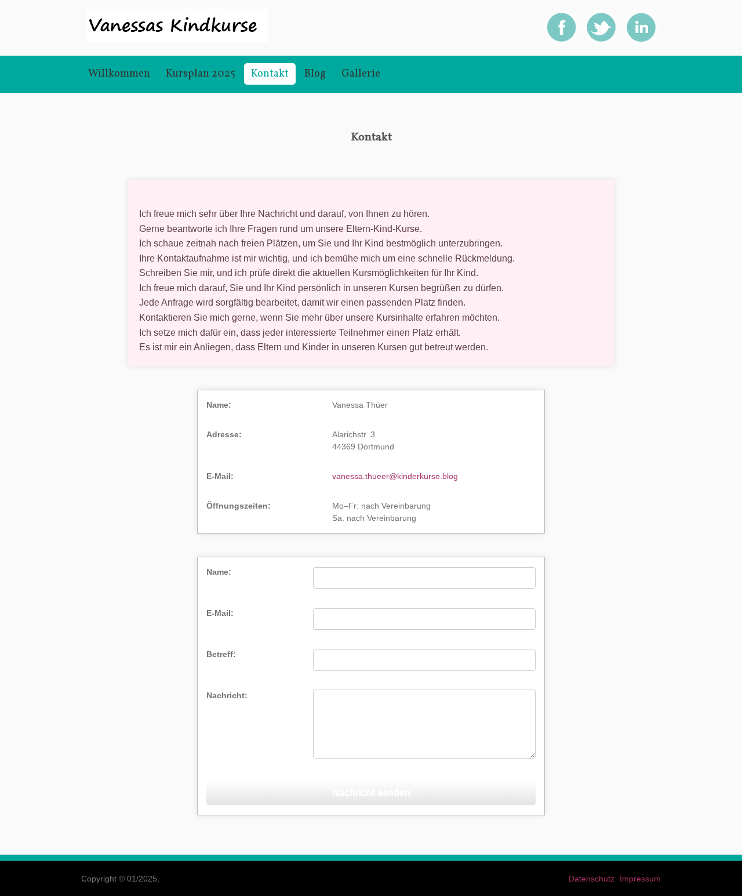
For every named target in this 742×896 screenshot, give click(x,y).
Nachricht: (227, 695)
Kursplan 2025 (200, 74)
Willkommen (119, 74)
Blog (315, 74)
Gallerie (360, 74)
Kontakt (270, 74)
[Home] (177, 39)
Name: (218, 571)
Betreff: (221, 654)
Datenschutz (591, 878)
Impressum (640, 878)
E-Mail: (220, 613)
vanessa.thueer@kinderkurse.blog (395, 476)
